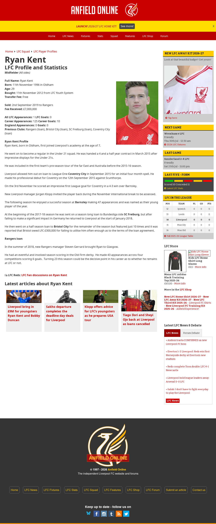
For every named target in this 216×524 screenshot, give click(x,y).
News (172, 333)
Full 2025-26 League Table (180, 236)
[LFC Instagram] (104, 514)
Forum (191, 333)
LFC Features (112, 490)
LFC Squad (23, 51)
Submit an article (176, 490)
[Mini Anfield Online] (111, 514)
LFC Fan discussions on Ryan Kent (44, 275)
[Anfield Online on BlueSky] (89, 514)
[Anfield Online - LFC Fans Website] (108, 10)
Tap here (172, 118)
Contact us (199, 490)
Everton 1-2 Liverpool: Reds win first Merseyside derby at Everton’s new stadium (188, 355)
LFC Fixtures (51, 490)
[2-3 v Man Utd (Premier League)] (207, 181)
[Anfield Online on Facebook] (96, 514)
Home (9, 51)
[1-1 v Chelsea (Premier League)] (198, 181)
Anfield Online (117, 469)
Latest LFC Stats (175, 188)
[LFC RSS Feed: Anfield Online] (119, 514)
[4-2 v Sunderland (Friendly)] (169, 181)
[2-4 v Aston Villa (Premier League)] (188, 181)
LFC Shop (186, 289)
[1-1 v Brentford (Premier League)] (178, 181)
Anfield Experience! (187, 308)
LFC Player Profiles (45, 51)
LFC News (30, 490)
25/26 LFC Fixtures (176, 144)
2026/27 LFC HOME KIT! (104, 26)
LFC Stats (72, 490)
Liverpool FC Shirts (200, 302)
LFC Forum (153, 490)
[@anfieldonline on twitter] (126, 514)
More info (180, 283)
